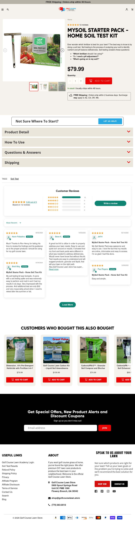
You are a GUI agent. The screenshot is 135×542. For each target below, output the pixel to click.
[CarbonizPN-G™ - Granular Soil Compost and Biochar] (93, 350)
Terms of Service (10, 488)
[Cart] (132, 9)
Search (5, 495)
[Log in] (127, 9)
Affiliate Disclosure (11, 484)
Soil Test (15, 178)
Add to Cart (21, 380)
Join (104, 428)
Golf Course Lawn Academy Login (18, 462)
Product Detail (17, 132)
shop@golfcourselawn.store (66, 497)
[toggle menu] (2, 9)
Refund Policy (8, 469)
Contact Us (7, 491)
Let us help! (110, 121)
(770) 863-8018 (59, 504)
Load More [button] (67, 304)
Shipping (12, 162)
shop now (102, 484)
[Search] (8, 9)
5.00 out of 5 (31, 202)
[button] (62, 50)
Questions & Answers (23, 152)
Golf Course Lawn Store (31, 517)
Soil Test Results (10, 465)
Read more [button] (53, 269)
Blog (4, 499)
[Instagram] (108, 491)
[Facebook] (96, 491)
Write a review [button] (110, 203)
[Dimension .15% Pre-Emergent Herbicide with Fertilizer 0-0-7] (19, 350)
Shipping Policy (9, 473)
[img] (12, 233)
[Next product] (129, 360)
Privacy (5, 477)
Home (70, 19)
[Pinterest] (102, 491)
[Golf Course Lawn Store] (67, 9)
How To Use (15, 142)
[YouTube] (114, 491)
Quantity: (72, 75)
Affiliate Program (10, 480)
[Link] (34, 50)
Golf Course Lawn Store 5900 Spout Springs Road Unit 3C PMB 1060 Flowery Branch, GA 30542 (65, 487)
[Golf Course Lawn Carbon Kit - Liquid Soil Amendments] (56, 350)
